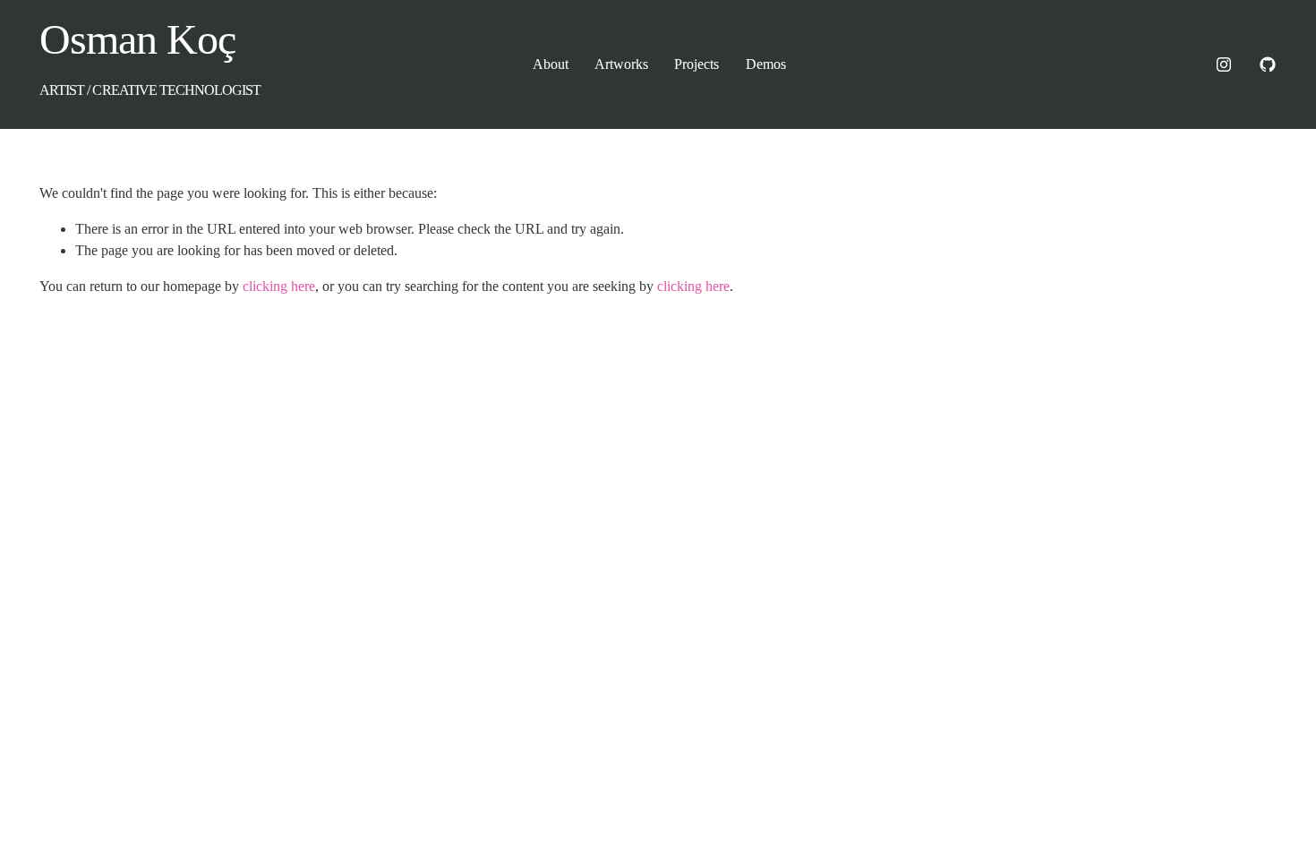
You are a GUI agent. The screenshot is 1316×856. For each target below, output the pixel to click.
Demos (766, 64)
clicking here (279, 286)
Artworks (621, 64)
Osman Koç (137, 39)
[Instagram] (1224, 64)
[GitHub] (1268, 64)
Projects (696, 64)
